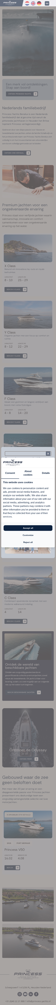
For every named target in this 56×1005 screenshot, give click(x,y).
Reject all (28, 542)
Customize (28, 535)
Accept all (28, 528)
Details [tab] (46, 473)
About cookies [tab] (27, 473)
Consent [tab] (10, 473)
